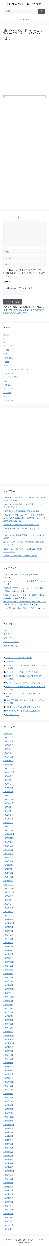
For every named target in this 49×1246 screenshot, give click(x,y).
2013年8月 (8, 1179)
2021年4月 (8, 877)
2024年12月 (8, 768)
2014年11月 (8, 1121)
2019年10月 (8, 923)
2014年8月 (8, 1132)
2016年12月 (8, 1035)
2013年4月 (8, 1194)
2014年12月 (8, 1117)
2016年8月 (8, 1051)
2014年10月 (8, 1124)
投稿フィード (9, 638)
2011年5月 (8, 1229)
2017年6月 (8, 1012)
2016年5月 (8, 1063)
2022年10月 (8, 842)
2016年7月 (8, 1055)
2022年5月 (8, 853)
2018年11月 (8, 958)
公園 (7, 350)
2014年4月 (8, 1148)
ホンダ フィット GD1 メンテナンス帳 (21, 672)
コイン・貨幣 (9, 400)
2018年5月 (8, 981)
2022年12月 (8, 834)
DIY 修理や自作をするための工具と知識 (22, 711)
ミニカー (7, 392)
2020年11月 (8, 888)
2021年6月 (8, 873)
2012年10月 (8, 1210)
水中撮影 (9, 358)
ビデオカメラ (11, 377)
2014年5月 (8, 1144)
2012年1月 (8, 1221)
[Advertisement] (24, 68)
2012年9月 (8, 1214)
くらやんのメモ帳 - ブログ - (24, 4)
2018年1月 (8, 993)
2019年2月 (8, 946)
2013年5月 (8, 1190)
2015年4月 (8, 1105)
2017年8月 (8, 1004)
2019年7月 (8, 931)
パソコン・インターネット (17, 369)
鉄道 (5, 396)
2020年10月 (8, 892)
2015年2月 (8, 1113)
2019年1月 (8, 950)
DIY (4, 342)
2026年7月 (8, 737)
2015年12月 (8, 1074)
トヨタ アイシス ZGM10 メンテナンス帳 (23, 707)
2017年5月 (8, 1016)
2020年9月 (8, 896)
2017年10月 (8, 997)
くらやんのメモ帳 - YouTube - (18, 657)
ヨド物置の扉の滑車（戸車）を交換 (18, 608)
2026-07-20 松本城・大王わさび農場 (20, 555)
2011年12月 (8, 1225)
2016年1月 (8, 1070)
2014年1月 (8, 1159)
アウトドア (8, 346)
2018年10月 (8, 962)
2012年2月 (8, 1217)
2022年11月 (8, 838)
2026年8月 (8, 733)
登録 (5, 630)
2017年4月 (8, 1020)
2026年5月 (8, 745)
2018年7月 (8, 973)
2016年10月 (8, 1043)
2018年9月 (8, 966)
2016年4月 (8, 1066)
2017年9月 (8, 1001)
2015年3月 (8, 1109)
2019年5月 (8, 939)
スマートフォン (12, 373)
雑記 (5, 381)
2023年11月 (8, 799)
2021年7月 (8, 869)
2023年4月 (8, 819)
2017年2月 (8, 1028)
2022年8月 (8, 846)
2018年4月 (8, 985)
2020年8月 (8, 900)
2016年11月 (8, 1039)
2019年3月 (8, 943)
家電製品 (7, 365)
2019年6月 (8, 935)
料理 (7, 362)
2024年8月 (8, 780)
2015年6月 (8, 1097)
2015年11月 (8, 1078)
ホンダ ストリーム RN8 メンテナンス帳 (22, 683)
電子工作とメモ (12, 715)
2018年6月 (8, 977)
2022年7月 (8, 850)
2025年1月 (8, 764)
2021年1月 (8, 881)
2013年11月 (8, 1167)
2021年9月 (8, 861)
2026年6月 (8, 741)
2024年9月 (8, 776)
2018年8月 (8, 970)
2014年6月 (8, 1140)
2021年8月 (8, 865)
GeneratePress (24, 1242)
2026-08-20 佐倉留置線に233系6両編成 (21, 511)
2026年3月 (8, 753)
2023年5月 (8, 815)
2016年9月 (8, 1047)
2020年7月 (8, 904)
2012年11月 (8, 1206)
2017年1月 (8, 1032)
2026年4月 (8, 749)
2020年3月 (8, 915)
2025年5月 (8, 757)
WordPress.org (10, 645)
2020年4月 (8, 912)
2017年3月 (8, 1024)
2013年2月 (8, 1202)
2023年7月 (8, 807)
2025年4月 (8, 761)
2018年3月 (8, 989)
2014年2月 (8, 1155)
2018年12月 (8, 954)
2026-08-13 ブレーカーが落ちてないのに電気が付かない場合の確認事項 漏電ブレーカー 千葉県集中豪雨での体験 (24, 518)
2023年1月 (8, 830)
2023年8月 (8, 803)
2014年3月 (8, 1152)
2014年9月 (8, 1128)
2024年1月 (8, 792)
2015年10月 (8, 1082)
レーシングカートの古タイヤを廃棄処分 (20, 574)
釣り (5, 338)
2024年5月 (8, 788)
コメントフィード (11, 642)
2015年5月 (8, 1101)
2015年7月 (8, 1093)
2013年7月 (8, 1183)
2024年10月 (8, 772)
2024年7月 (8, 784)
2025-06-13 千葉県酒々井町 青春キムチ (21, 524)
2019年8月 (8, 927)
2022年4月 (8, 857)
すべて (6, 334)
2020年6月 (8, 908)
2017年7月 (8, 1008)
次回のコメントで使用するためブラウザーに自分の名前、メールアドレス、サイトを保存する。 (25, 273)
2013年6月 (8, 1186)
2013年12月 (8, 1163)
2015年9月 (8, 1086)
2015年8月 (8, 1090)
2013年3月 (8, 1198)
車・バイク (8, 389)
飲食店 (8, 385)
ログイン (7, 634)
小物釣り (9, 661)
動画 (5, 354)
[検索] (41, 11)
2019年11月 (8, 919)
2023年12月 (8, 795)
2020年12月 (8, 884)
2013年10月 (8, 1171)
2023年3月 (8, 822)
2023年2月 (8, 826)
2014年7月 (8, 1136)
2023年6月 (8, 811)
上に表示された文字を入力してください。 (21, 288)
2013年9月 (8, 1175)
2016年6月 (8, 1059)
